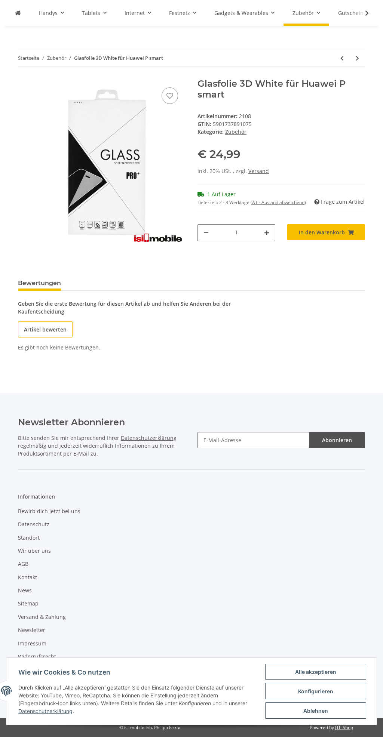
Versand (258, 171)
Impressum (32, 643)
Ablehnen (315, 710)
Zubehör (235, 131)
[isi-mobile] (18, 13)
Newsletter (31, 629)
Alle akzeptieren (315, 672)
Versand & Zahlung (42, 616)
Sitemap (28, 603)
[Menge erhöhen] (266, 233)
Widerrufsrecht (37, 656)
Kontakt (27, 577)
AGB (23, 563)
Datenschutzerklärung (149, 437)
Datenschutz (33, 524)
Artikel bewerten (45, 329)
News (25, 590)
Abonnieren (337, 440)
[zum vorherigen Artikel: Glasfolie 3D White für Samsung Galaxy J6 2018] (342, 58)
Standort (29, 537)
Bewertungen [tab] (39, 283)
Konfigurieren (315, 691)
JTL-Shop (344, 727)
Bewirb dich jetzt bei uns (49, 511)
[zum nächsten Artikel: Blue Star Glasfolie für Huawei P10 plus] (357, 58)
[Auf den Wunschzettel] (170, 95)
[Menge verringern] (206, 233)
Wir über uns (34, 550)
